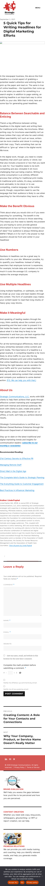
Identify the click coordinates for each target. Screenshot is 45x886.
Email (7, 632)
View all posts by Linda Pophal (20, 545)
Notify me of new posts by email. (16, 689)
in (6, 759)
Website (7, 644)
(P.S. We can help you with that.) (21, 380)
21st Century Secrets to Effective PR (16, 458)
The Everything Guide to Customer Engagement (22, 484)
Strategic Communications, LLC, (14, 396)
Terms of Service (33, 767)
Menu (37, 8)
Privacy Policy (19, 767)
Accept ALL (13, 882)
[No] (42, 876)
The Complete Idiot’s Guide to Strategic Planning (22, 477)
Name (6, 620)
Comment (8, 585)
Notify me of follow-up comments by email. (20, 683)
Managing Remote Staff (10, 465)
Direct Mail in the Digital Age (13, 471)
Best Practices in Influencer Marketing (17, 490)
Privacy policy (32, 882)
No (22, 882)
